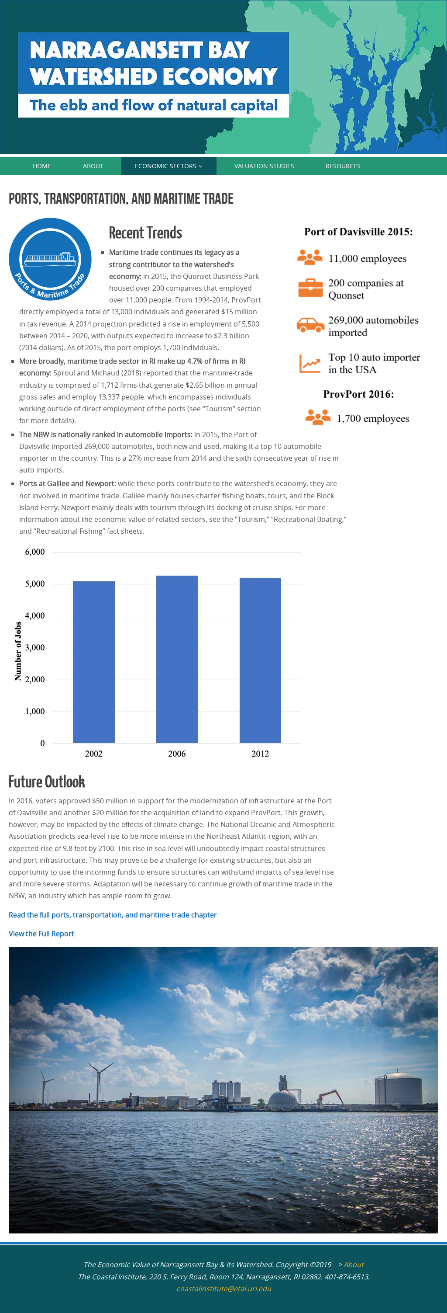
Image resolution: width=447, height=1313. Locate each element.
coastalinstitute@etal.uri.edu (223, 1288)
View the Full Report (41, 933)
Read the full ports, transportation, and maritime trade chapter (113, 915)
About (354, 1264)
